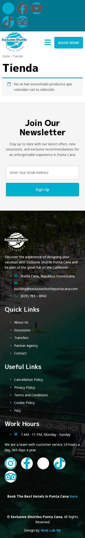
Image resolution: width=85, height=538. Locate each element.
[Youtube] (36, 8)
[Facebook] (22, 8)
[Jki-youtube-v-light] (43, 463)
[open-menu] (47, 43)
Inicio (6, 56)
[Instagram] (11, 463)
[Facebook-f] (27, 463)
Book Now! (68, 42)
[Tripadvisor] (22, 22)
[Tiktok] (8, 22)
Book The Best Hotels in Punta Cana (42, 496)
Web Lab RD (51, 530)
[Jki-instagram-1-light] (8, 8)
